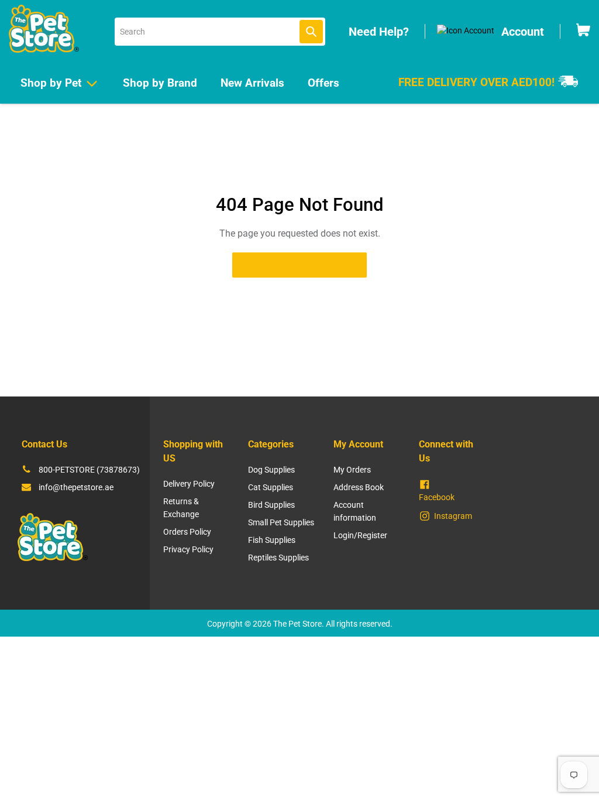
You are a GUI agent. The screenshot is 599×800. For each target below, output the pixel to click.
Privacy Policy (188, 549)
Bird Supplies (271, 505)
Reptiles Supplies (278, 557)
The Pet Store (297, 623)
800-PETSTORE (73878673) (89, 469)
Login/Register (360, 535)
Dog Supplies (271, 469)
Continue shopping (290, 264)
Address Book (358, 487)
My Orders (352, 469)
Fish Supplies (271, 540)
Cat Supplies (270, 487)
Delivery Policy (189, 483)
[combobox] (220, 32)
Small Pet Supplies (281, 522)
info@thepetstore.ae (76, 487)
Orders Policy (187, 531)
